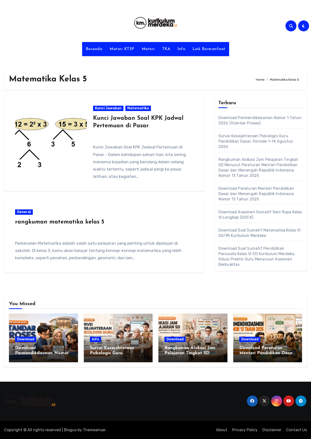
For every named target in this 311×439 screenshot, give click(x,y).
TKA (166, 49)
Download (25, 339)
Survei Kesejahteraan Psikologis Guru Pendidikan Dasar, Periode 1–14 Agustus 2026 (255, 141)
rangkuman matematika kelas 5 (59, 222)
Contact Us (296, 430)
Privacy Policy (245, 430)
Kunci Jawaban (108, 108)
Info (181, 49)
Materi (148, 49)
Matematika (138, 108)
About (221, 430)
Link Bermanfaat (208, 49)
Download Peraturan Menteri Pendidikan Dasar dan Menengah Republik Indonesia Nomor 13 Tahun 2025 (256, 193)
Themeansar (94, 430)
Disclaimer (271, 430)
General (24, 212)
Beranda (94, 49)
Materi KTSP (122, 49)
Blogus (70, 430)
